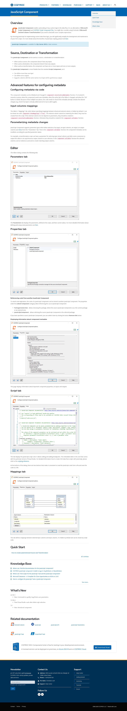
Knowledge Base (97, 22)
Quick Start (95, 17)
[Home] (17, 4)
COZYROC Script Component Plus (43, 30)
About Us (106, 5)
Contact (13, 706)
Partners (55, 5)
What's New (96, 26)
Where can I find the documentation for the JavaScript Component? (33, 568)
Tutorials (78, 685)
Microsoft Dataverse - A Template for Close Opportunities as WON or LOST (36, 576)
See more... (85, 582)
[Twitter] (39, 694)
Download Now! (103, 647)
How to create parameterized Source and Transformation (29, 553)
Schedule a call (50, 681)
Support (89, 5)
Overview (95, 13)
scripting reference (23, 461)
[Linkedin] (42, 694)
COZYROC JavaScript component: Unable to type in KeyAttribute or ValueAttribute (37, 571)
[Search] (115, 4)
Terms (18, 706)
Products (44, 5)
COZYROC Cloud (80, 649)
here (66, 39)
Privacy (24, 706)
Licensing (79, 681)
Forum (78, 689)
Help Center (48, 684)
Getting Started (80, 677)
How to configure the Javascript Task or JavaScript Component (31, 579)
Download (67, 5)
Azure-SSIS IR (64, 649)
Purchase (78, 5)
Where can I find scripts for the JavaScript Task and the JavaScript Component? (36, 574)
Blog (98, 5)
